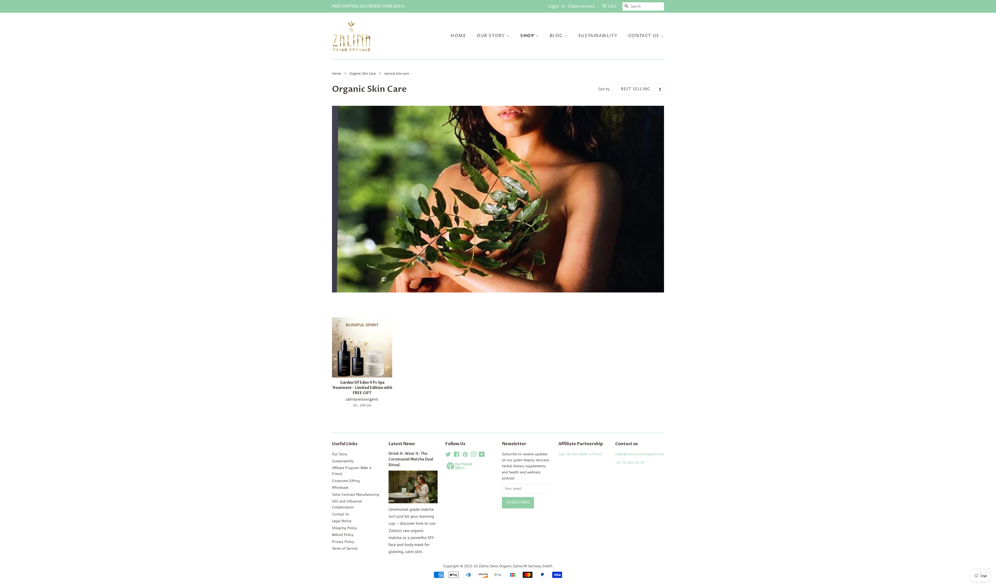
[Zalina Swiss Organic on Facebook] (457, 455)
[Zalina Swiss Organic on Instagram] (473, 455)
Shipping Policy (344, 528)
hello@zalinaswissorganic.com (639, 454)
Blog (557, 36)
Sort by (604, 88)
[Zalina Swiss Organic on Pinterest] (465, 455)
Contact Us (644, 36)
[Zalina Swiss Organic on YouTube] (482, 455)
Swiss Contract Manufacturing (355, 494)
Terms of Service (344, 548)
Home (458, 36)
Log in (553, 6)
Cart (612, 6)
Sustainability (598, 36)
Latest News (402, 444)
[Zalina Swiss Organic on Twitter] (448, 455)
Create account (581, 6)
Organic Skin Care (362, 74)
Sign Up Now (568, 454)
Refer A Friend (591, 454)
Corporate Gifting (346, 480)
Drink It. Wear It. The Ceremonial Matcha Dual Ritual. (411, 459)
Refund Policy (343, 534)
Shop (528, 36)
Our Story (492, 36)
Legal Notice (341, 521)
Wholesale (340, 487)
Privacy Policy (343, 541)
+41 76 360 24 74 (629, 462)
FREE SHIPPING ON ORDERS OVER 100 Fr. (368, 6)
